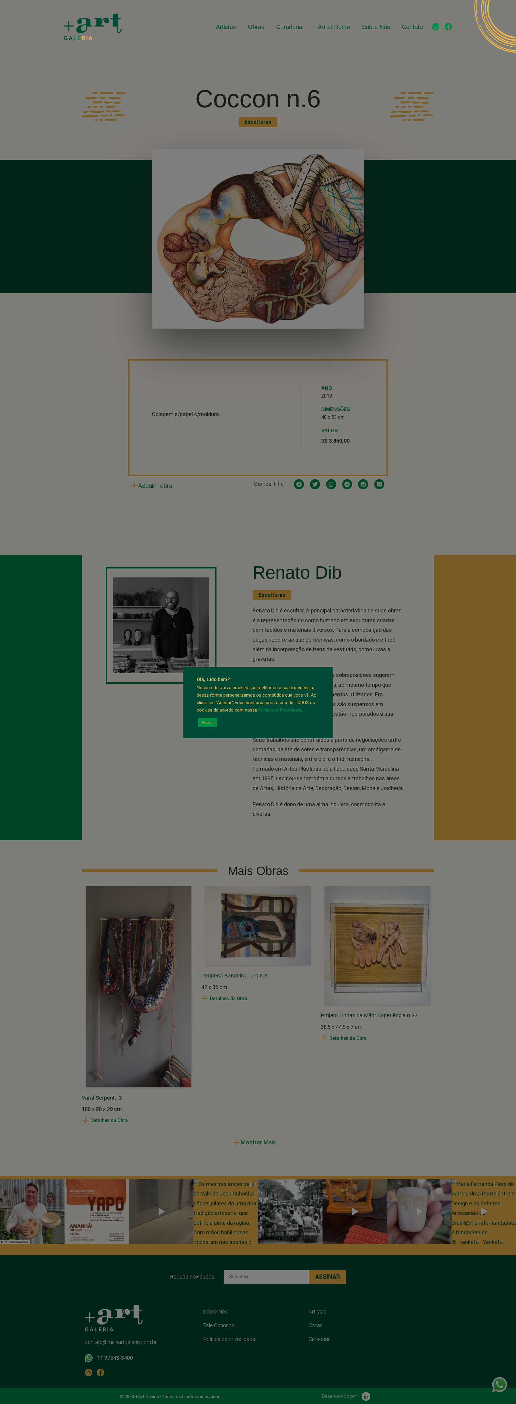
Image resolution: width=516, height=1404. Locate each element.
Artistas (226, 27)
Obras (256, 27)
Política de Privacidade (280, 710)
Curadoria (289, 27)
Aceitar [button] (208, 722)
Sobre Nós (376, 27)
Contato (412, 27)
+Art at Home (332, 27)
